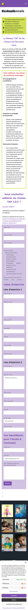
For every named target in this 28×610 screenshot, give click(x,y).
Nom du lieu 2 (8, 366)
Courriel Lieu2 (8, 426)
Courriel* (6, 455)
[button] (25, 562)
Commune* (7, 328)
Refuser (14, 600)
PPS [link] (21, 152)
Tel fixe (6, 409)
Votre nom (7, 227)
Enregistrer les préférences (14, 604)
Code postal (7, 392)
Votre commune (8, 401)
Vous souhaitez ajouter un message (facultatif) (11, 464)
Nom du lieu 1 (8, 293)
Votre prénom (8, 235)
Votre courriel (8, 243)
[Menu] (25, 3)
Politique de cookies (7, 608)
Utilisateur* (7, 447)
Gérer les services (14, 591)
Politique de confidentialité (18, 608)
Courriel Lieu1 (8, 354)
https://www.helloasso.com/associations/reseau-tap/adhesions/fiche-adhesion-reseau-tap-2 (13, 221)
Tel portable (7, 418)
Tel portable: (7, 345)
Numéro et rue (8, 302)
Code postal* (7, 320)
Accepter (14, 595)
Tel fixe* (6, 337)
